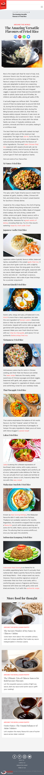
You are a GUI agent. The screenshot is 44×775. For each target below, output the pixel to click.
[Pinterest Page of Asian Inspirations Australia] (19, 758)
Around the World (22, 25)
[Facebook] (15, 36)
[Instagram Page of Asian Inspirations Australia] (24, 758)
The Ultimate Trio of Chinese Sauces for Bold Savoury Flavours (21, 679)
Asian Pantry (24, 627)
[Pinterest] (19, 36)
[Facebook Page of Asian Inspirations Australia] (14, 758)
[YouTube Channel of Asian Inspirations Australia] (30, 758)
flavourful (8, 525)
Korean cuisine (25, 320)
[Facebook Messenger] (28, 36)
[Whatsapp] (24, 36)
